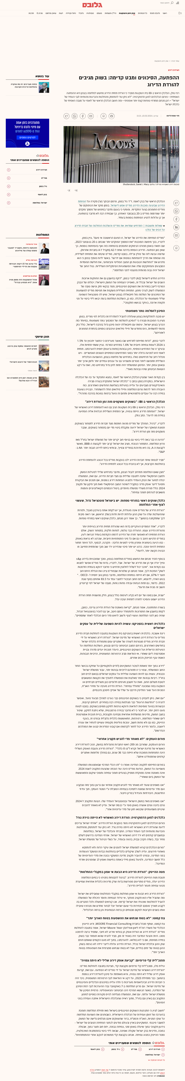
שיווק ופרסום (51, 13)
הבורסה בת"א (31, 260)
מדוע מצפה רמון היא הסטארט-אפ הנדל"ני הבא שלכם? (22, 379)
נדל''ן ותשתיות (110, 13)
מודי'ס (134, 1049)
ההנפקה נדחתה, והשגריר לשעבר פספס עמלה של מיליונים (22, 249)
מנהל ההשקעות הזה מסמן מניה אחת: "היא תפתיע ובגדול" (23, 281)
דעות (61, 13)
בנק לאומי (95, 1049)
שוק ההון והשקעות (127, 13)
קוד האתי (104, 1070)
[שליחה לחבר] (91, 116)
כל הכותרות (142, 13)
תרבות (31, 13)
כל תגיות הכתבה (158, 1060)
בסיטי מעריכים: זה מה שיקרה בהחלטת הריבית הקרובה (24, 85)
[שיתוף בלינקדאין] (176, 227)
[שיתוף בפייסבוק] (83, 116)
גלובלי (81, 13)
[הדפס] (111, 116)
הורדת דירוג (173, 70)
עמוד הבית (175, 61)
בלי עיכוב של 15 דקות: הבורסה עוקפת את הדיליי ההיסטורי (23, 265)
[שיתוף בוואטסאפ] (74, 116)
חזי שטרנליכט (173, 116)
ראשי (165, 13)
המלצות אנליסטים (30, 276)
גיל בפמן (115, 1049)
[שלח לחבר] (176, 235)
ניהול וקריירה (71, 13)
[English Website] (180, 13)
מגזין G (40, 13)
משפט (99, 13)
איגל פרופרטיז (31, 244)
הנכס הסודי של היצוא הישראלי (23, 362)
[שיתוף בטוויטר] (66, 116)
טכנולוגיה (90, 13)
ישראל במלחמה (152, 1054)
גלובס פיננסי (155, 13)
